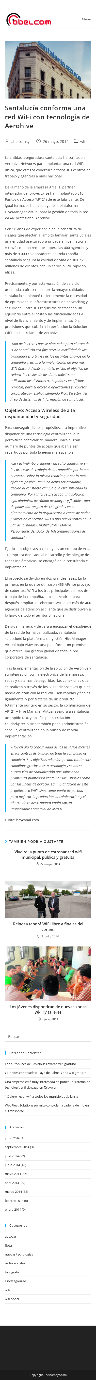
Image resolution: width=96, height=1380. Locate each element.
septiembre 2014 (17, 1147)
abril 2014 (12, 1183)
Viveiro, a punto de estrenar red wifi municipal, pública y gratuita (48, 854)
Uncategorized (15, 1281)
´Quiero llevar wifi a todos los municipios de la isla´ (42, 1096)
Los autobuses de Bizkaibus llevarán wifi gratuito (40, 1064)
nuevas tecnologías (19, 1254)
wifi (83, 141)
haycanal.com (27, 820)
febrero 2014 (14, 1200)
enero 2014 (13, 1209)
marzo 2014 (13, 1191)
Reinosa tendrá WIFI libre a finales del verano (48, 926)
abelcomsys (21, 141)
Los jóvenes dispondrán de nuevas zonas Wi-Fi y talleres (48, 1009)
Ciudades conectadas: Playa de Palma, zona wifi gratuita (45, 1072)
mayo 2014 (13, 1173)
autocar (10, 1236)
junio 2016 (12, 1138)
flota (8, 1245)
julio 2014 (12, 1156)
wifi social (12, 1299)
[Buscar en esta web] (48, 1036)
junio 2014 (12, 1165)
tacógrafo (12, 1272)
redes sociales (15, 1263)
